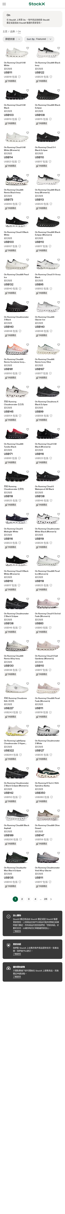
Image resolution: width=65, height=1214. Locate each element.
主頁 (5, 31)
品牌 (12, 31)
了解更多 (36, 931)
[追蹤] (27, 48)
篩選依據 (11, 39)
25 (45, 899)
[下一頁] (51, 899)
